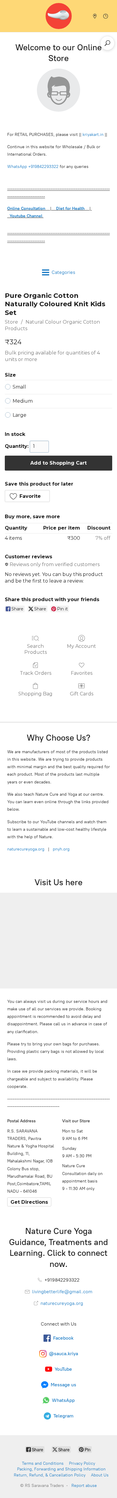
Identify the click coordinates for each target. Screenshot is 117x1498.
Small (19, 387)
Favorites (81, 673)
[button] (27, 496)
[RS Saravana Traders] (59, 16)
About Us (100, 1475)
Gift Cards (81, 694)
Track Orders (35, 673)
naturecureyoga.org (25, 849)
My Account (81, 646)
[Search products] (107, 43)
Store (11, 322)
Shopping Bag (35, 694)
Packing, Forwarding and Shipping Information (61, 1469)
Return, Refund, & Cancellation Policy (50, 1475)
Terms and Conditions (43, 1463)
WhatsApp (17, 166)
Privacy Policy (82, 1463)
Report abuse (84, 1485)
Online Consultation (26, 208)
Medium (23, 401)
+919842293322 (43, 166)
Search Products (35, 649)
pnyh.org (61, 849)
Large (19, 415)
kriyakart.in (93, 134)
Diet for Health (70, 208)
